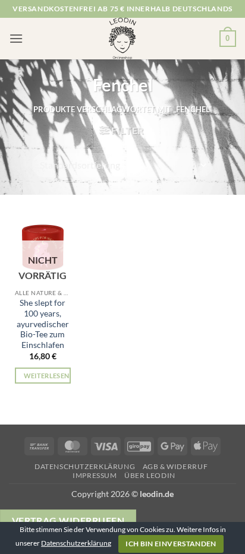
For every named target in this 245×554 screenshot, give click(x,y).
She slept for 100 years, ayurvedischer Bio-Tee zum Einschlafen (43, 324)
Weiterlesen (47, 375)
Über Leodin (149, 475)
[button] (16, 38)
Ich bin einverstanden (170, 543)
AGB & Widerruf (175, 466)
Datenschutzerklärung (84, 466)
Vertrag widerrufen (68, 520)
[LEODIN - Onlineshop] (122, 38)
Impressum (95, 475)
